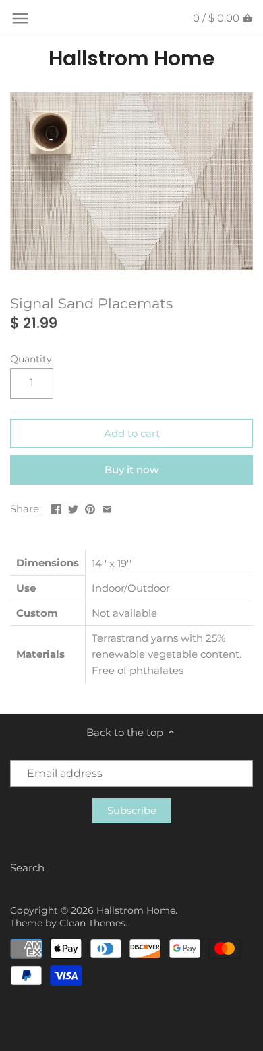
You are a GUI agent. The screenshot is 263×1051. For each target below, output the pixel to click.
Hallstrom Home (131, 58)
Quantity (31, 358)
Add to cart (132, 433)
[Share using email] (107, 507)
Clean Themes (92, 923)
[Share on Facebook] (56, 507)
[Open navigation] (20, 18)
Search (27, 867)
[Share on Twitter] (73, 507)
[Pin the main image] (90, 507)
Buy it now (131, 469)
